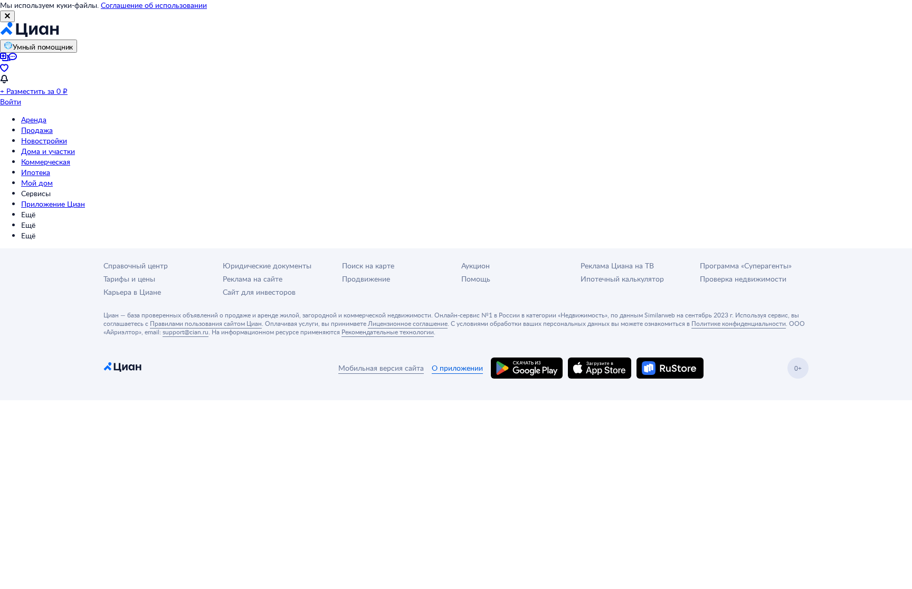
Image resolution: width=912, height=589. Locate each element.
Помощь (475, 279)
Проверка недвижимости (743, 279)
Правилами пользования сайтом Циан (206, 323)
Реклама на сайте (252, 279)
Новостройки (44, 141)
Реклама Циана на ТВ (617, 265)
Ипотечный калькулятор (622, 279)
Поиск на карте (368, 265)
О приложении (457, 368)
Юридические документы (267, 265)
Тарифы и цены (129, 279)
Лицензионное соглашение (408, 323)
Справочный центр (135, 265)
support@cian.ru (185, 331)
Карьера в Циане (132, 292)
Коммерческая (45, 162)
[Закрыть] (7, 16)
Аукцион (475, 265)
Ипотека (35, 172)
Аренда (33, 119)
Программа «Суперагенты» (746, 265)
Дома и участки (48, 151)
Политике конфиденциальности (738, 323)
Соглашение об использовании (154, 5)
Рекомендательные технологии (387, 331)
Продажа (37, 130)
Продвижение (366, 279)
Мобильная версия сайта (381, 368)
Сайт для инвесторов (259, 292)
